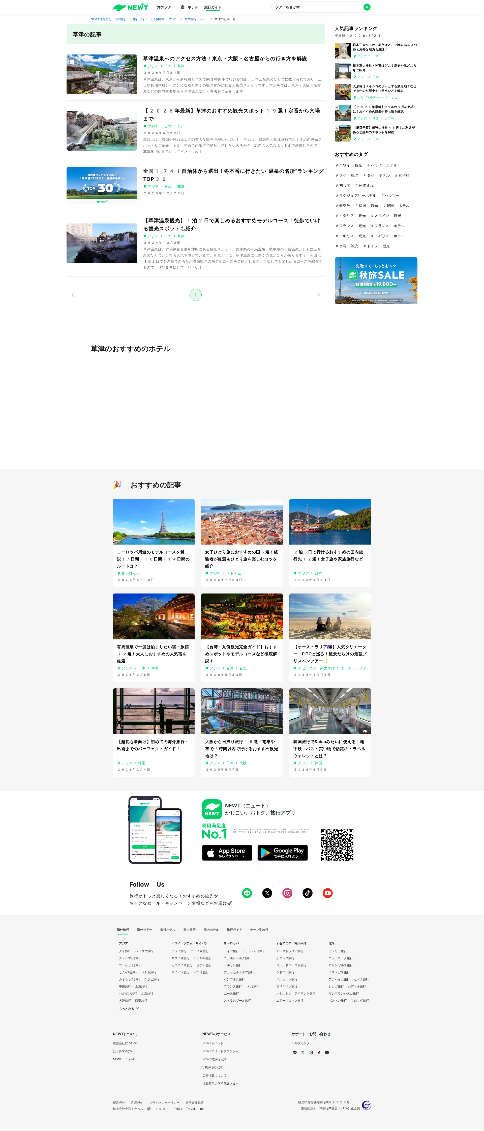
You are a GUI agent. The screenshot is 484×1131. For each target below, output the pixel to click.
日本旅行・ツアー (166, 19)
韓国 (376, 118)
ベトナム (233, 573)
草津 (181, 66)
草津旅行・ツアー (196, 19)
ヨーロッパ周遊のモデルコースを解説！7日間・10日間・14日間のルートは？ (153, 559)
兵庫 (155, 668)
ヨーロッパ (131, 573)
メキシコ (391, 97)
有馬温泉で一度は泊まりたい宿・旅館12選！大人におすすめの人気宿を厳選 (153, 653)
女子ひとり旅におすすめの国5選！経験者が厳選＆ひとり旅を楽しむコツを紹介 (241, 559)
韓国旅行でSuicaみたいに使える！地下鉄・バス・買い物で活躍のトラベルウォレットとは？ (329, 748)
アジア (153, 66)
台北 (243, 668)
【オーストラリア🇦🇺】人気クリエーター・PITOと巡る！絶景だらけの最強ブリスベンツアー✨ (330, 653)
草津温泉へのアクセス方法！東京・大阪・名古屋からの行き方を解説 (225, 58)
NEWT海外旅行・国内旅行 (109, 19)
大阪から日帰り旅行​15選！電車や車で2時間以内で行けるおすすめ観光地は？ (241, 748)
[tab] (123, 930)
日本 (168, 66)
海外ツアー (166, 7)
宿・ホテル (189, 7)
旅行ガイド (213, 7)
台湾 (230, 668)
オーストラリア (354, 668)
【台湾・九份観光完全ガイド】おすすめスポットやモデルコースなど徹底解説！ (241, 653)
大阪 (243, 763)
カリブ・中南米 (368, 97)
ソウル (389, 118)
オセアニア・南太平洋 (316, 668)
